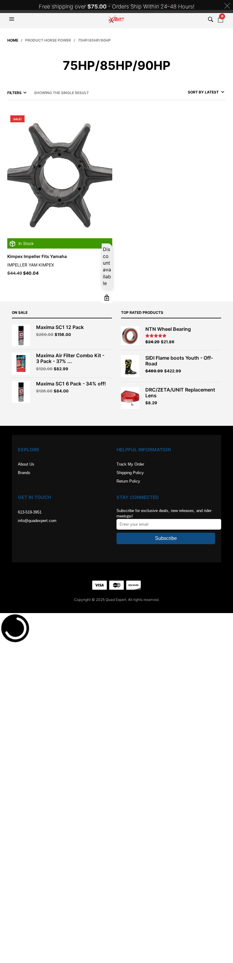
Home (12, 40)
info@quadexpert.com (37, 520)
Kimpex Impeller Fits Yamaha (37, 256)
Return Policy (128, 481)
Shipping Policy (130, 472)
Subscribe (166, 538)
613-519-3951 (30, 512)
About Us (26, 464)
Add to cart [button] (107, 298)
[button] (12, 19)
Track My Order (130, 464)
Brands (24, 472)
